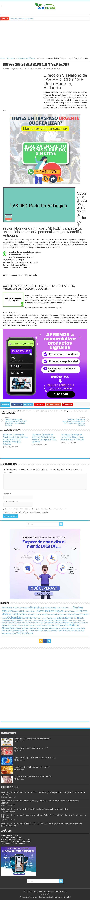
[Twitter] (49, 641)
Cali (58, 607)
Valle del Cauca (24, 633)
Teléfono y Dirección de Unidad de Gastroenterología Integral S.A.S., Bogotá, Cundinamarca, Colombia (43, 793)
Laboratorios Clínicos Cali (33, 623)
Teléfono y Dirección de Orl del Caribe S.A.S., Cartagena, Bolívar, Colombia (34, 809)
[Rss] (41, 641)
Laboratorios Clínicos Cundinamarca (58, 623)
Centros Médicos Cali (71, 611)
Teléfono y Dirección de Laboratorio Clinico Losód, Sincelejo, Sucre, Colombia (72, 437)
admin (7, 69)
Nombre (7, 494)
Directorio (11, 58)
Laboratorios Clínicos (26, 58)
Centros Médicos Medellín (38, 614)
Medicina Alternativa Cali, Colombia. (52, 891)
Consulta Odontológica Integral (21, 18)
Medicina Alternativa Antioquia (25, 628)
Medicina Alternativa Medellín (33, 631)
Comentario (7, 473)
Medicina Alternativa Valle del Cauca (56, 631)
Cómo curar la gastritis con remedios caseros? (35, 757)
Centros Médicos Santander (57, 614)
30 (14, 820)
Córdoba (43, 618)
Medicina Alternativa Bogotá (48, 628)
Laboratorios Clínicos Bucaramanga (13, 623)
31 (15, 811)
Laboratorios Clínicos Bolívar (76, 620)
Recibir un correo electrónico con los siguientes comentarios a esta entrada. (35, 509)
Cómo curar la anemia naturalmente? (31, 748)
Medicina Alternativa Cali (68, 628)
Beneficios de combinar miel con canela (32, 767)
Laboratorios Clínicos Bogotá (55, 620)
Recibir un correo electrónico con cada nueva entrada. (26, 512)
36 (14, 805)
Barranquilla (25, 608)
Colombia (14, 617)
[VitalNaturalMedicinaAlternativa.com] (45, 6)
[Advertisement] (45, 38)
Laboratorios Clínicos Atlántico (34, 620)
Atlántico (16, 608)
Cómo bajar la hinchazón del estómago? (32, 739)
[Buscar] (61, 524)
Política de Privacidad (62, 897)
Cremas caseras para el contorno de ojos (32, 776)
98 (15, 797)
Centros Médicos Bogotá (49, 611)
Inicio (2, 58)
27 (15, 826)
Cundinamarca (31, 617)
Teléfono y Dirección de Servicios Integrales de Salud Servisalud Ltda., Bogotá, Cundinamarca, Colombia (43, 816)
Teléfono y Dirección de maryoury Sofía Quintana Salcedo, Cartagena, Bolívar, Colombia (44, 438)
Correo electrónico (11, 501)
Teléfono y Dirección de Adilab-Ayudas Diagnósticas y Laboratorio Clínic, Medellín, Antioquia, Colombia (15, 439)
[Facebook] (45, 641)
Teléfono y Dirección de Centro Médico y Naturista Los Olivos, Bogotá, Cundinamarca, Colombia (40, 802)
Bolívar (41, 608)
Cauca (70, 608)
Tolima (13, 633)
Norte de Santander (77, 631)
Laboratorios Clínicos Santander (18, 625)
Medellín (64, 625)
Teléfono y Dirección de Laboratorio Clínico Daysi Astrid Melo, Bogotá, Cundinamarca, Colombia (73, 421)
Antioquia (7, 607)
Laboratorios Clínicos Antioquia (13, 620)
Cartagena (64, 608)
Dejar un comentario (53, 69)
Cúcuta (49, 618)
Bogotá (34, 607)
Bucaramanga (50, 608)
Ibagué (54, 618)
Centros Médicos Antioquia (24, 611)
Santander (6, 633)
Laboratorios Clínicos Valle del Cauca (44, 625)
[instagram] (48, 894)
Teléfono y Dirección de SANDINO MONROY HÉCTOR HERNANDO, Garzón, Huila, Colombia (16, 421)
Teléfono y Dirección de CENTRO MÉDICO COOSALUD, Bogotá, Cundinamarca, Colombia (41, 823)
